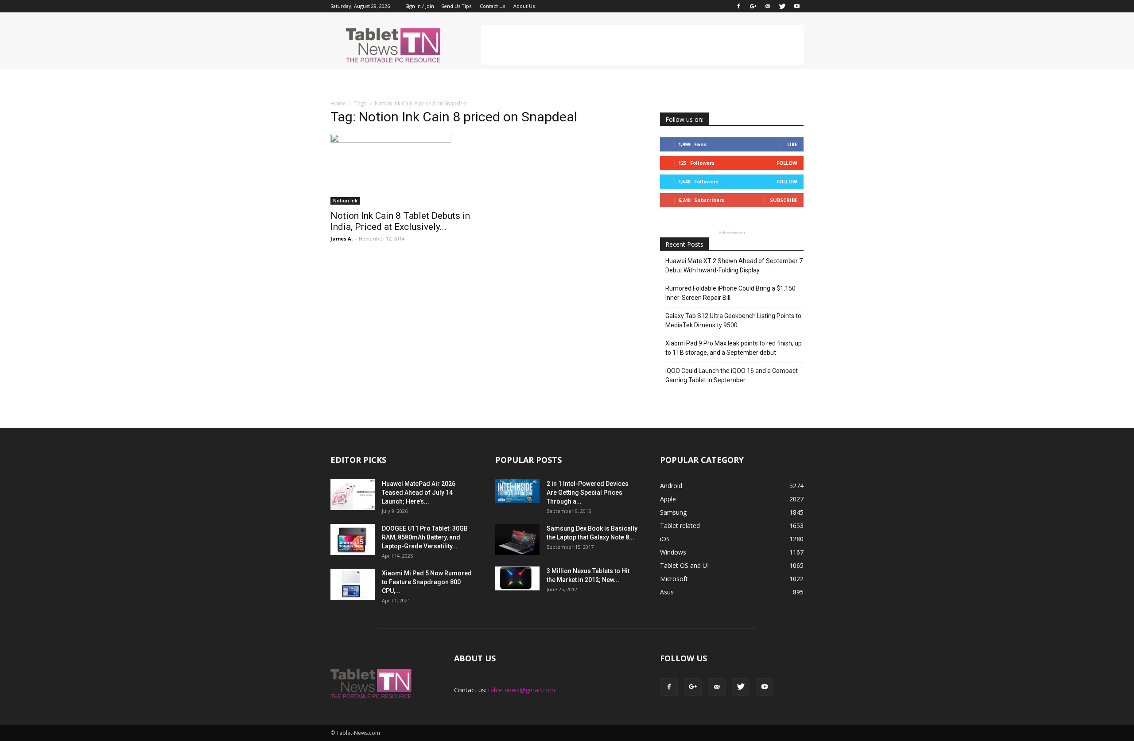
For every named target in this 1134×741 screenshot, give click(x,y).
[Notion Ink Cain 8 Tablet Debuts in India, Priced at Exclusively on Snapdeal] (402, 169)
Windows (673, 552)
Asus (667, 592)
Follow (787, 162)
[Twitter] (782, 6)
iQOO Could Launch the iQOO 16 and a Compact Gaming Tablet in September (731, 375)
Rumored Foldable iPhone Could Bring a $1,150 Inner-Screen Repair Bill (730, 293)
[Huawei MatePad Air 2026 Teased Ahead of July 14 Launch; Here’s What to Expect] (352, 494)
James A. (341, 238)
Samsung (673, 512)
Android (671, 485)
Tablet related (680, 525)
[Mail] (767, 6)
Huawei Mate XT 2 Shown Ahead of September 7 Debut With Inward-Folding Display (734, 265)
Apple (668, 499)
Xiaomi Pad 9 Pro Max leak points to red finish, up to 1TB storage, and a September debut (733, 348)
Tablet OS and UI (684, 565)
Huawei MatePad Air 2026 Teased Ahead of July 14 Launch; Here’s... (418, 492)
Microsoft (674, 578)
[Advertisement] (642, 45)
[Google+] (753, 6)
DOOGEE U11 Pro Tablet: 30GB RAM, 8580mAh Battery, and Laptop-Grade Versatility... (425, 537)
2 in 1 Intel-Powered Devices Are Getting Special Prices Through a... (588, 492)
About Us (524, 6)
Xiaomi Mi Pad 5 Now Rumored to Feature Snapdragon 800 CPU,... (427, 582)
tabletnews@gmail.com (521, 690)
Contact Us (492, 6)
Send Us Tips (456, 6)
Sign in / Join (419, 6)
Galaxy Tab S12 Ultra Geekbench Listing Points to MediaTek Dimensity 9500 (733, 320)
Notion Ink (345, 201)
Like (792, 144)
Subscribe (783, 200)
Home (338, 103)
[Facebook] (738, 6)
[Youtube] (797, 6)
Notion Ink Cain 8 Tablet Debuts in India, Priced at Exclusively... (400, 221)
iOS (665, 539)
